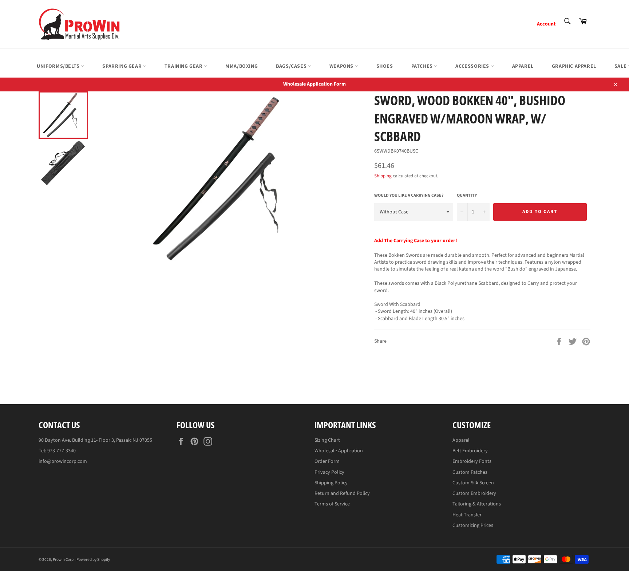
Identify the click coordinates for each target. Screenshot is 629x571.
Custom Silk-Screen (473, 483)
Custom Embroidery (474, 493)
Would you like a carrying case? (409, 195)
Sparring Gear (122, 66)
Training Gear (184, 66)
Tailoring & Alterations (476, 504)
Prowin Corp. (64, 559)
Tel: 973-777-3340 (57, 450)
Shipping (383, 176)
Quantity (467, 195)
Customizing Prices (472, 525)
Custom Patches (469, 472)
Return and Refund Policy (342, 493)
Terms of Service (332, 504)
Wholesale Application (338, 450)
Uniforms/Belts (59, 66)
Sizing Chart (327, 440)
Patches (422, 66)
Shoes (384, 66)
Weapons (342, 66)
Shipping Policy (331, 483)
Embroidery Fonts (471, 461)
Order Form (327, 461)
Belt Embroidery (470, 450)
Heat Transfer (467, 515)
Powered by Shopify (93, 559)
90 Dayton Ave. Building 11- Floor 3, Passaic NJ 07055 (95, 440)
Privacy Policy (329, 472)
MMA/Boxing (241, 66)
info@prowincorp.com (63, 461)
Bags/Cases (292, 66)
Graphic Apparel (574, 66)
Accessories (472, 66)
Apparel (523, 66)
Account (546, 24)
